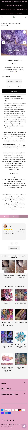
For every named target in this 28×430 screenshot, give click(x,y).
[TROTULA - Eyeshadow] (8, 266)
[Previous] (3, 42)
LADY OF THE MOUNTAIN (20, 367)
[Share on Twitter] (14, 216)
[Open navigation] (3, 17)
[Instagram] (4, 420)
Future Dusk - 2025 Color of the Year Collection (7, 346)
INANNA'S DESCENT (20, 303)
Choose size (6, 77)
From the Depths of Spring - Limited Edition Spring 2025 (7, 324)
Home (3, 23)
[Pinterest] (7, 420)
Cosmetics (9, 23)
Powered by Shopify (6, 426)
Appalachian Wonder (21, 322)
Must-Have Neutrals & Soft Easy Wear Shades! (14, 256)
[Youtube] (10, 420)
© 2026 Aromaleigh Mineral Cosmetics (12, 424)
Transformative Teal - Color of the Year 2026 (21, 346)
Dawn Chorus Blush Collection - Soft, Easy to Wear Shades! (7, 369)
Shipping (7, 67)
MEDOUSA (7, 303)
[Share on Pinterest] (23, 216)
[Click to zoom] (24, 32)
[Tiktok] (13, 420)
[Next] (24, 42)
